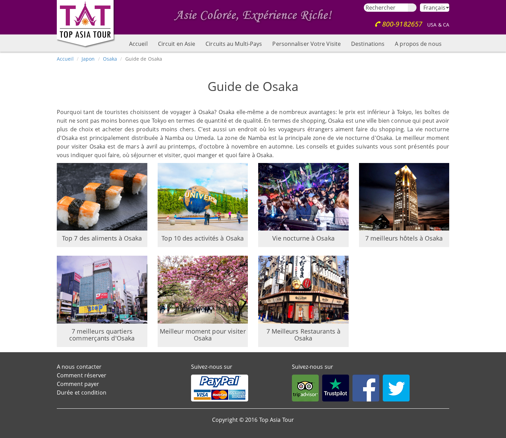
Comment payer (78, 384)
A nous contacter (79, 366)
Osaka (110, 58)
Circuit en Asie (177, 44)
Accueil (138, 44)
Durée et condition (81, 392)
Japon (88, 58)
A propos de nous (418, 44)
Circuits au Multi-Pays (233, 44)
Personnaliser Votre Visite (306, 44)
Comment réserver (82, 375)
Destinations (367, 44)
